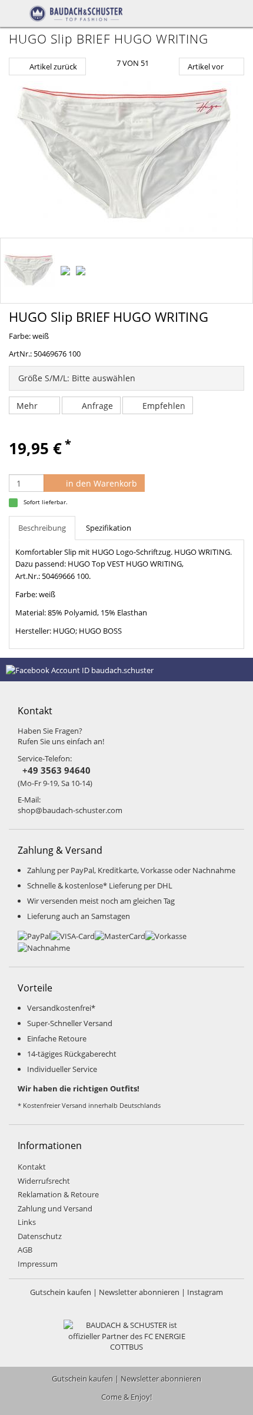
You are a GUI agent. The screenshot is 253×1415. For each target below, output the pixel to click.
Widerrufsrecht (44, 1181)
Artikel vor (206, 66)
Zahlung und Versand (55, 1208)
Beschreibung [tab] (42, 527)
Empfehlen (163, 405)
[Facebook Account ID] (80, 669)
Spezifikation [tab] (108, 527)
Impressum (38, 1263)
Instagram (205, 1292)
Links (27, 1222)
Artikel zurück (53, 66)
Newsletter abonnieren (139, 1292)
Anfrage (97, 405)
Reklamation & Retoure (58, 1194)
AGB (25, 1249)
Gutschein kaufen (60, 1292)
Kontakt (32, 1166)
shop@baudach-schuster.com (70, 810)
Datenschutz (40, 1236)
